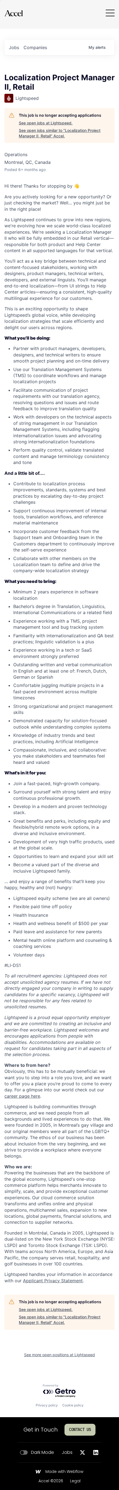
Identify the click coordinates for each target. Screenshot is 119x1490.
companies (35, 47)
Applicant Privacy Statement (53, 1280)
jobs (14, 47)
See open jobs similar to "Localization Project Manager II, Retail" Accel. (59, 133)
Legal (75, 1481)
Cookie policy (73, 1405)
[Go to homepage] (13, 13)
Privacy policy (47, 1405)
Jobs (67, 1452)
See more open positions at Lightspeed (59, 1354)
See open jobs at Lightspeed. (46, 123)
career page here (22, 1096)
